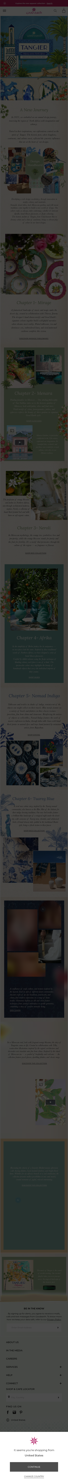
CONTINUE (34, 1466)
